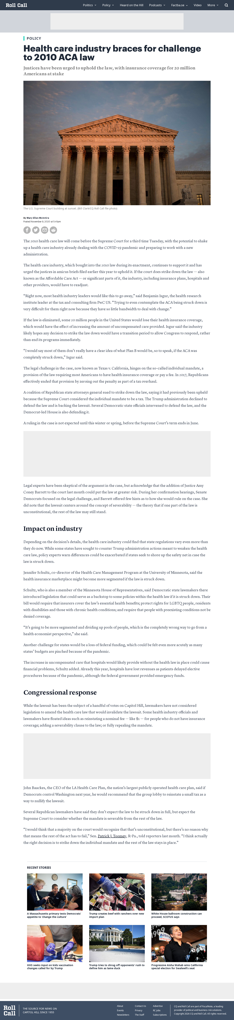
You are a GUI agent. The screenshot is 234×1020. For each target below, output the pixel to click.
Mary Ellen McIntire (38, 218)
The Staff (139, 1014)
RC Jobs (157, 1010)
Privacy (138, 1010)
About (120, 1006)
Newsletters (123, 1014)
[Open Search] (226, 5)
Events (120, 1010)
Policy (34, 38)
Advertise (158, 1006)
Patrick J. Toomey (112, 836)
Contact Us (140, 1006)
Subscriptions (160, 1014)
